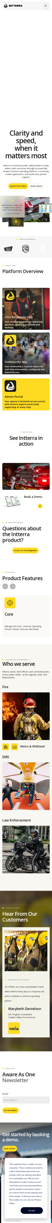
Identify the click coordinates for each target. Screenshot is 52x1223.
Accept (31, 1210)
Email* (5, 1093)
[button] (46, 6)
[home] (13, 6)
